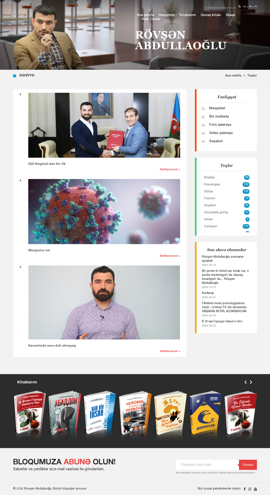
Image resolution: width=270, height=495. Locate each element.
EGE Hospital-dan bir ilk (47, 163)
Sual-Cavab (151, 19)
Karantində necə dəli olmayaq (52, 345)
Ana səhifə (145, 15)
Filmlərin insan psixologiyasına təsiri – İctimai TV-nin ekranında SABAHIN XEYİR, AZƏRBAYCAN (224, 307)
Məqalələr (217, 108)
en (250, 7)
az (244, 7)
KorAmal (207, 293)
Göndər (248, 464)
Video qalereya (221, 133)
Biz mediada (219, 117)
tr (255, 7)
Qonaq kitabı (211, 15)
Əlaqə (230, 15)
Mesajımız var (39, 250)
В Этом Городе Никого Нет (222, 321)
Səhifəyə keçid (168, 169)
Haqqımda (167, 15)
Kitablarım (188, 15)
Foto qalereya (220, 125)
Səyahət (216, 141)
